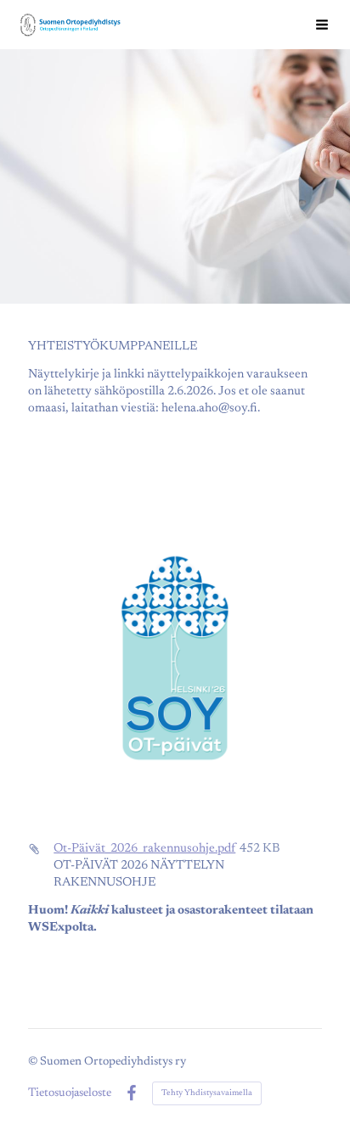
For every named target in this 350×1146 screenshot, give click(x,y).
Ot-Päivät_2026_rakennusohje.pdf (144, 848)
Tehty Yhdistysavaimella (206, 1093)
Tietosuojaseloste (69, 1093)
